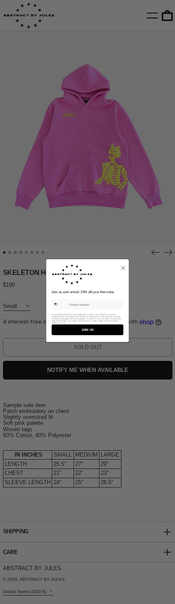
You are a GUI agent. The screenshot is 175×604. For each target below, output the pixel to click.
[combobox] (59, 304)
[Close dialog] (123, 267)
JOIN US (87, 329)
